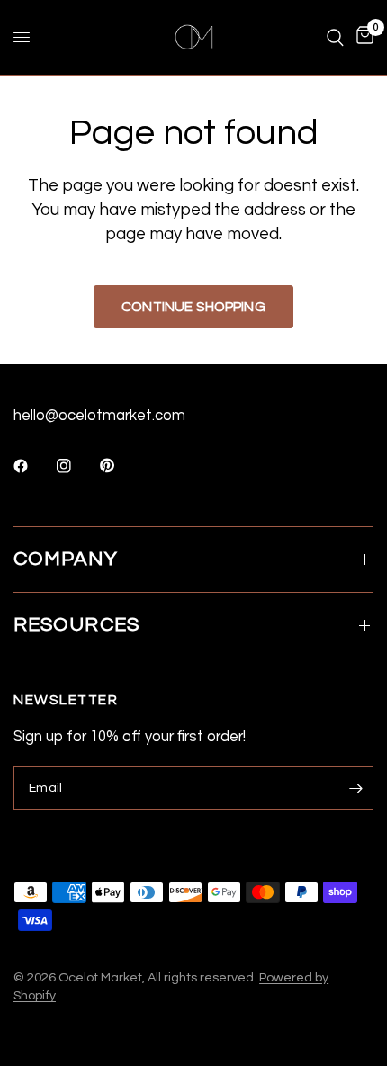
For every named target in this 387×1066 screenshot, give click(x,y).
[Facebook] (33, 466)
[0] (362, 37)
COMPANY (66, 559)
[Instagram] (76, 466)
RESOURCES (77, 624)
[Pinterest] (120, 466)
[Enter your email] (356, 788)
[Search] (335, 37)
